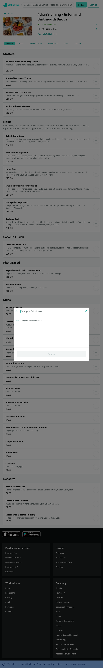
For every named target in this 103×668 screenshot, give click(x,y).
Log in (18, 320)
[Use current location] (86, 311)
